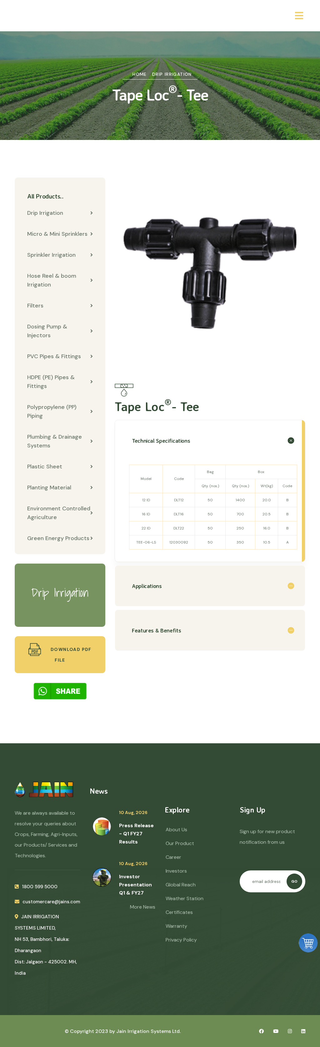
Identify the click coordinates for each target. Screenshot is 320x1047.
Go (294, 881)
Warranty (176, 926)
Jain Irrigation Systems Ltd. (148, 1031)
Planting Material (49, 487)
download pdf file (70, 655)
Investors (176, 871)
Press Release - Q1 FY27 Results (136, 833)
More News (142, 907)
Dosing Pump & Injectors (47, 331)
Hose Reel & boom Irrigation (51, 280)
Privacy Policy (181, 939)
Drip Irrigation (172, 74)
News (99, 791)
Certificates (179, 912)
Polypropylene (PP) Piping (52, 411)
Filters (35, 305)
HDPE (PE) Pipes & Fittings (51, 382)
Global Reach (181, 884)
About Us (176, 829)
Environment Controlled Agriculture (58, 513)
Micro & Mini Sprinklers (57, 234)
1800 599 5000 (40, 887)
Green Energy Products (58, 538)
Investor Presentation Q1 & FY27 (135, 884)
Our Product (180, 843)
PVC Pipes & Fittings (54, 356)
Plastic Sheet (44, 466)
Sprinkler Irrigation (51, 255)
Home (139, 74)
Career (173, 857)
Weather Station (184, 898)
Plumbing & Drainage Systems (54, 441)
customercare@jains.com (51, 902)
